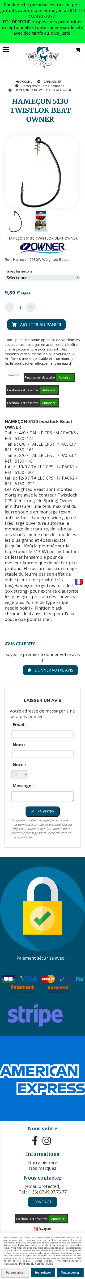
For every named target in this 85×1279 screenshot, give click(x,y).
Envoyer (46, 811)
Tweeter (13, 375)
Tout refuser (43, 1272)
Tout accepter (70, 1272)
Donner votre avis (53, 670)
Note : (19, 764)
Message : (23, 785)
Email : (19, 724)
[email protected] (42, 1186)
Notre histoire (42, 1162)
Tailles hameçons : (19, 271)
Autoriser (65, 377)
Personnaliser (15, 1272)
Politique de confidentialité (35, 1263)
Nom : (19, 744)
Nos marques (42, 1168)
